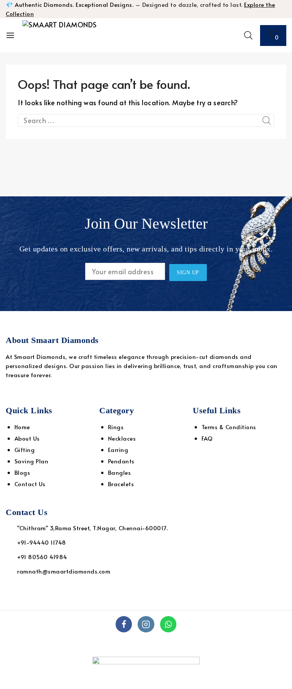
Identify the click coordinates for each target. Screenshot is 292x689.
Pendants (121, 461)
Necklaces (122, 438)
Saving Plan (31, 461)
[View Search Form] (248, 35)
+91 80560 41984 (42, 557)
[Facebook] (124, 624)
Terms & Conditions (229, 427)
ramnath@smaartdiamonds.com (63, 571)
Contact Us (30, 484)
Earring (118, 450)
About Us (27, 438)
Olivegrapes (250, 644)
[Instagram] (146, 624)
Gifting (24, 450)
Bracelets (121, 484)
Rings (116, 427)
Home (22, 427)
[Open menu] (10, 35)
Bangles (119, 472)
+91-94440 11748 (41, 542)
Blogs (22, 472)
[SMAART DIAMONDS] (60, 35)
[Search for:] (146, 120)
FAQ (207, 438)
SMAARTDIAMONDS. (167, 644)
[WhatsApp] (168, 624)
